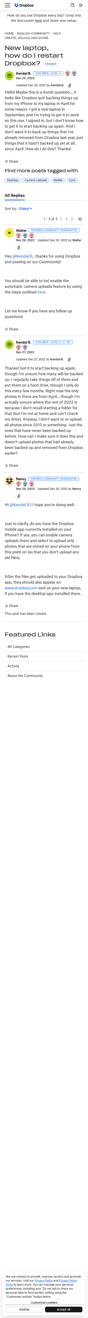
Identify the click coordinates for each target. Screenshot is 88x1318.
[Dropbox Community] (24, 5)
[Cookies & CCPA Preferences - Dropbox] (44, 1293)
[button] (9, 75)
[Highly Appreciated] (32, 235)
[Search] (73, 5)
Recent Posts (18, 656)
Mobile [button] (58, 180)
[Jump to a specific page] (79, 219)
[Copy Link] (70, 85)
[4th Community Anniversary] (68, 73)
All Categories (19, 647)
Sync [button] (72, 180)
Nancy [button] (21, 479)
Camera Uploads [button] (36, 180)
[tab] (15, 196)
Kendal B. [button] (23, 73)
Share (11, 161)
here (38, 20)
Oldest (24, 209)
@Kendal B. (23, 256)
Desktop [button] (12, 180)
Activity (13, 666)
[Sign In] (81, 5)
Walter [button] (21, 230)
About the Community (25, 676)
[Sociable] (25, 235)
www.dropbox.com (21, 588)
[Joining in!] (74, 73)
